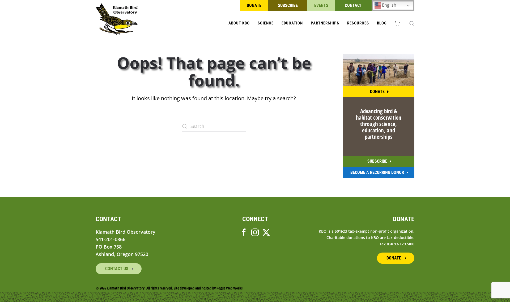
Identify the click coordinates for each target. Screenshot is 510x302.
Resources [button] (358, 23)
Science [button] (266, 23)
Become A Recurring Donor (377, 172)
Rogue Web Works (229, 288)
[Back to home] (117, 19)
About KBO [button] (239, 23)
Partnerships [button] (325, 23)
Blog (382, 23)
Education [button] (292, 23)
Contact (353, 5)
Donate (254, 5)
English (388, 5)
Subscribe (288, 5)
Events (321, 5)
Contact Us (117, 268)
